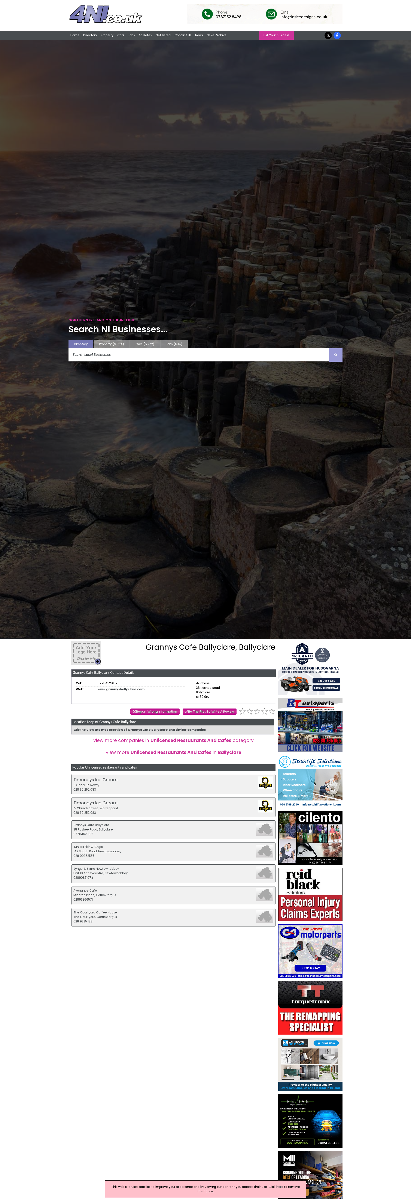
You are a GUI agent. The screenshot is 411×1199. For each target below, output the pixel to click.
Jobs (131, 35)
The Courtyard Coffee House (95, 912)
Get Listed (163, 35)
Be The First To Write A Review (211, 711)
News (199, 35)
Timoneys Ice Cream (95, 780)
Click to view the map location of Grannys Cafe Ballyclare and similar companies (140, 730)
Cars (120, 35)
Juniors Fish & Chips (88, 847)
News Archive (216, 35)
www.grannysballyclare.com (121, 689)
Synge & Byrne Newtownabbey (96, 869)
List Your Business (276, 35)
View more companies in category (173, 740)
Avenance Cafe (85, 890)
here (279, 1187)
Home (74, 35)
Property (107, 35)
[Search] (335, 355)
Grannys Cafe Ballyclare (91, 825)
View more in (173, 752)
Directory (90, 35)
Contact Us (182, 35)
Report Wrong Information (156, 711)
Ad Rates (145, 35)
